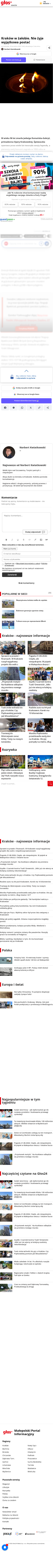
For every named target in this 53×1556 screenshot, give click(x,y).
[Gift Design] (41, 1534)
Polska (7, 951)
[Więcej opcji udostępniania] (48, 408)
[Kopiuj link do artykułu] (39, 408)
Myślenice (6, 1472)
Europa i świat (13, 985)
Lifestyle (5, 1488)
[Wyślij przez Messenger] (13, 408)
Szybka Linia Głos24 (10, 1498)
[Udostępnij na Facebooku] (5, 408)
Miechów (6, 1469)
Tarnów (31, 1465)
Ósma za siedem (9, 1501)
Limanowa (6, 1465)
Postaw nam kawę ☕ (13, 60)
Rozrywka (9, 750)
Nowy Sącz (32, 1446)
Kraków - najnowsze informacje (26, 636)
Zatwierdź (12, 575)
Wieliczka (31, 1472)
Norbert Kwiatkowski (12, 49)
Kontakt (5, 1522)
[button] (27, 213)
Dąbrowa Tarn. (8, 1459)
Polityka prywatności (10, 1519)
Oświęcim (32, 1452)
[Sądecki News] (19, 1534)
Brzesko (5, 1452)
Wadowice (32, 1469)
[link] (42, 216)
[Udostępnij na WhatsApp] (22, 408)
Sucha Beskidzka (34, 1462)
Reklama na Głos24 (10, 1515)
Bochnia (5, 1449)
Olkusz (30, 1449)
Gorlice (5, 1462)
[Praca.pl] (7, 1534)
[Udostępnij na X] (31, 408)
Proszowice (32, 1459)
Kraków (5, 1446)
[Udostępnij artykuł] (49, 47)
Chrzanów (6, 1456)
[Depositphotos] (30, 1534)
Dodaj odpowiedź (33, 532)
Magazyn (6, 1484)
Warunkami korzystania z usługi (28, 564)
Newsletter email (9, 1512)
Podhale (31, 1456)
